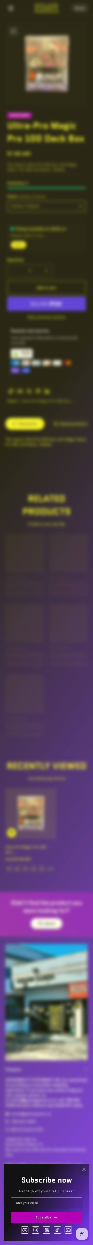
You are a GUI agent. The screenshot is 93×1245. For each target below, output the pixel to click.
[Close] (84, 1169)
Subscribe (43, 1217)
